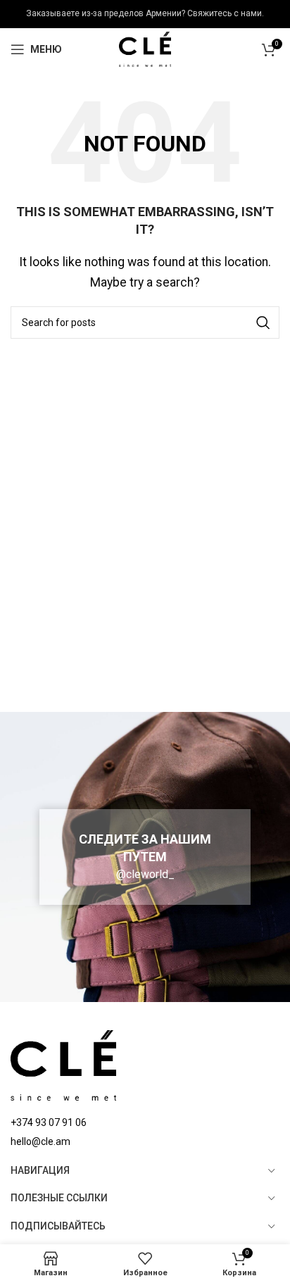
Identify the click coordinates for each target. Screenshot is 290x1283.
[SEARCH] (263, 322)
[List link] (145, 1122)
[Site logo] (145, 48)
